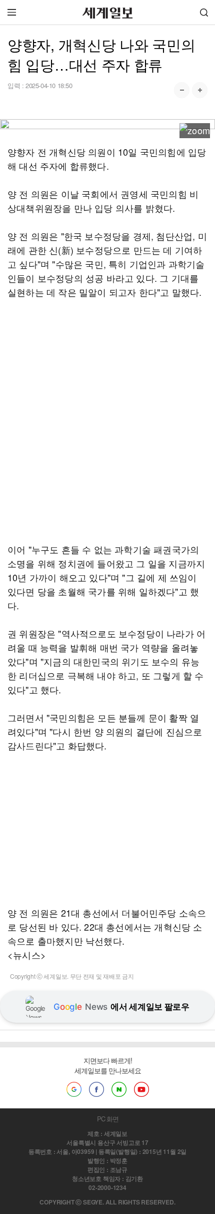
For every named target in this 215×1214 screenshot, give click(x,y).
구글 (74, 1089)
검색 (204, 12)
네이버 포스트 (119, 1089)
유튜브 (141, 1089)
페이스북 (96, 1089)
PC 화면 (107, 1118)
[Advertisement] (107, 420)
